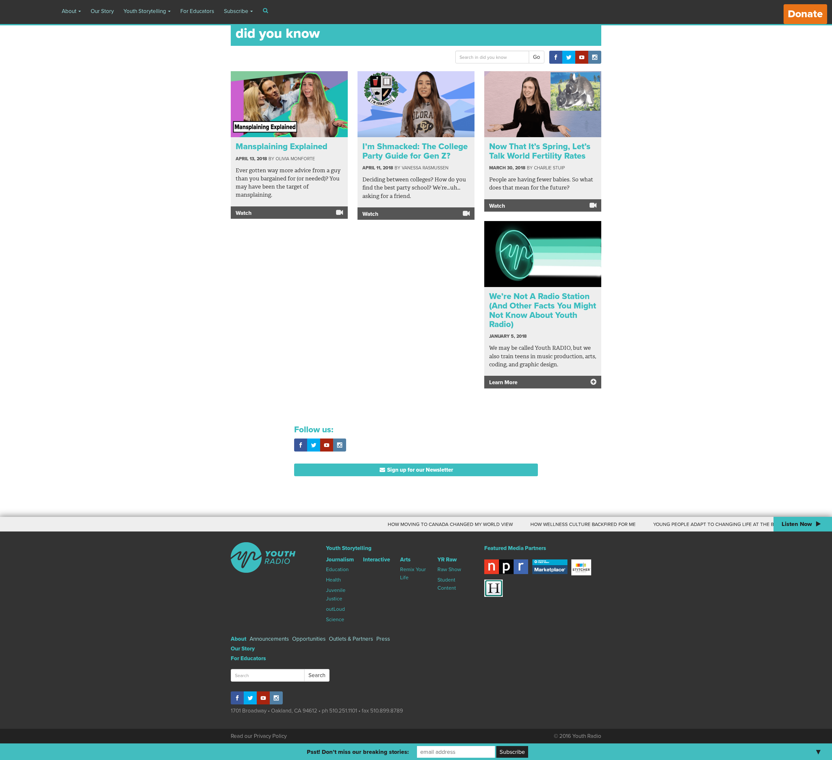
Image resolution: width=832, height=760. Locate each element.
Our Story (102, 11)
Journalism (340, 559)
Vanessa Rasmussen (425, 168)
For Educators (197, 11)
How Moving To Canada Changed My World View (424, 524)
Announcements (269, 639)
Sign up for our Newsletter (419, 469)
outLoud (335, 609)
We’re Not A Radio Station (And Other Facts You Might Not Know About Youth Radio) (542, 310)
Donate (805, 14)
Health (333, 580)
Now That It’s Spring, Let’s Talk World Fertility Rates (540, 151)
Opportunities (309, 639)
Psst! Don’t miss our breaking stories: (358, 751)
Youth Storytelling (145, 11)
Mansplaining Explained (281, 146)
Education (337, 569)
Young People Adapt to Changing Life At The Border (696, 524)
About (70, 11)
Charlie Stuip (549, 168)
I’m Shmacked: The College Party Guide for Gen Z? (415, 151)
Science (335, 619)
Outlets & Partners (351, 639)
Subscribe (237, 11)
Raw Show (449, 569)
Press (383, 639)
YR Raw (447, 559)
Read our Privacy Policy (259, 736)
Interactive (376, 559)
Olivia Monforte (295, 159)
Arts (405, 559)
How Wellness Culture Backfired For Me (557, 524)
